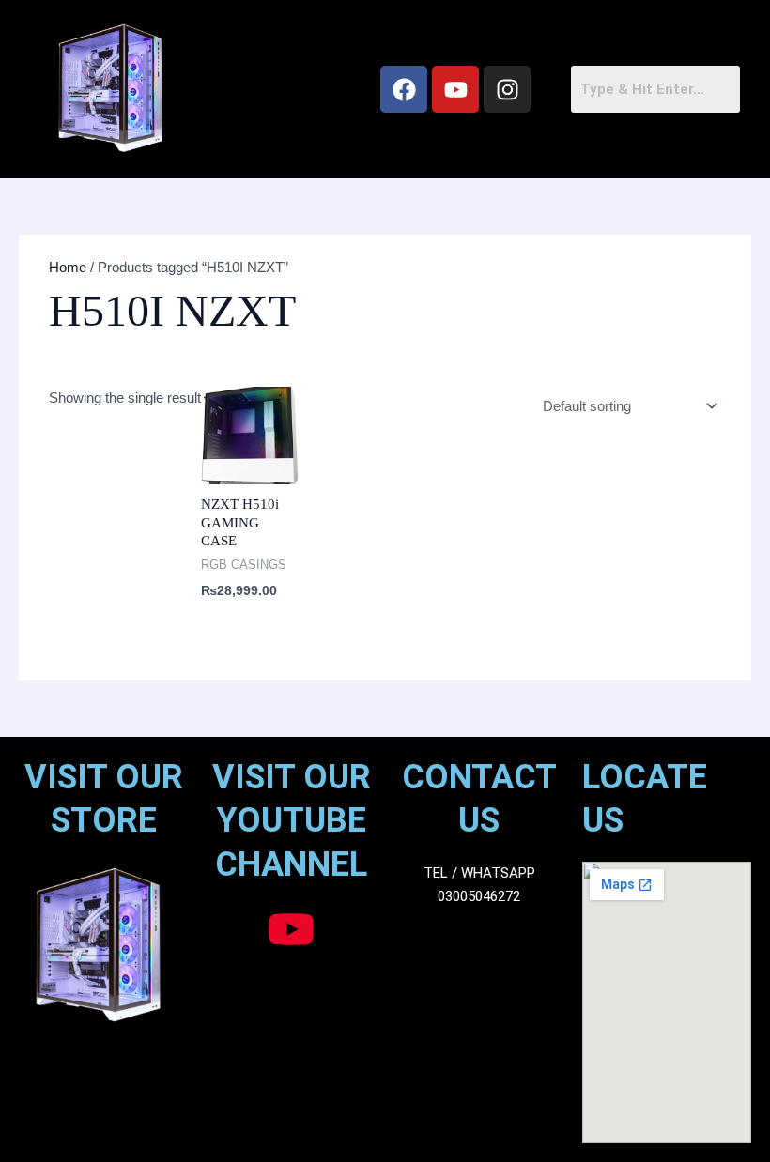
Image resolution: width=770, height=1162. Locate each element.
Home (67, 267)
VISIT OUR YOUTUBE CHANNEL (291, 821)
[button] (285, 89)
